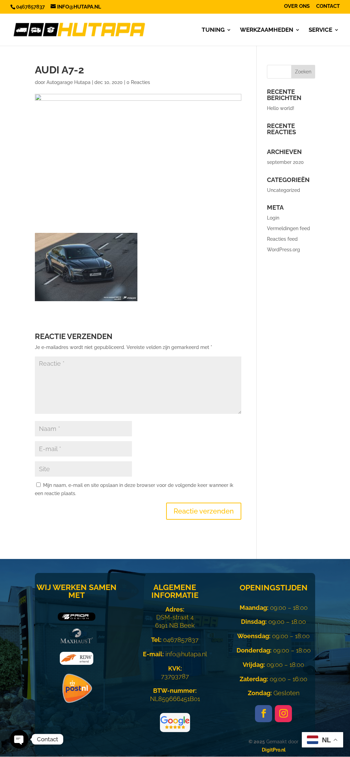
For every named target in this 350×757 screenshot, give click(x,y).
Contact (328, 6)
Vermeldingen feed (288, 228)
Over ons (297, 6)
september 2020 (285, 162)
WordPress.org (283, 249)
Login (273, 218)
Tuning (213, 30)
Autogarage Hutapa (68, 82)
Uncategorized (283, 190)
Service (320, 30)
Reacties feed (282, 239)
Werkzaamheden (266, 30)
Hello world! (280, 108)
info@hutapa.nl (175, 654)
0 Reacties (138, 82)
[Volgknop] (263, 713)
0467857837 (175, 639)
